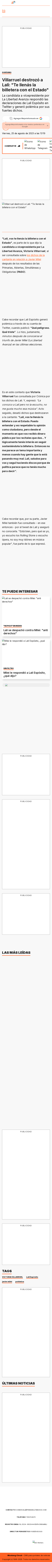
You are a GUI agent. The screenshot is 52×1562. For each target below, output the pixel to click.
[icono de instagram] (43, 2)
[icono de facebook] (33, 2)
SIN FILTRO (8, 668)
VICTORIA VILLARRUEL (12, 1277)
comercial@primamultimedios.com (26, 1510)
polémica (19, 1282)
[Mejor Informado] (26, 11)
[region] (26, 47)
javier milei (7, 1282)
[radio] (5, 2)
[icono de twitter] (38, 2)
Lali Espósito (32, 1277)
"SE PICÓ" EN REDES (12, 626)
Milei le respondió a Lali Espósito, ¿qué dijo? (24, 674)
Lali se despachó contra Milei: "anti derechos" (25, 632)
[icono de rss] (48, 2)
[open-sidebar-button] (3, 11)
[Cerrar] (48, 126)
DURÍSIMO (6, 72)
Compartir (10, 146)
